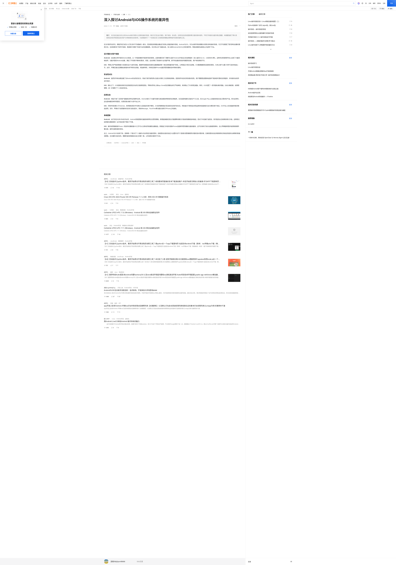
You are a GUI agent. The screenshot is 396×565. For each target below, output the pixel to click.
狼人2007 (107, 319)
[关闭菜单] (3, 3)
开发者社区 (107, 14)
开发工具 (120, 288)
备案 (374, 3)
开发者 (144, 143)
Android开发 (124, 143)
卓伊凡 (106, 179)
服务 (60, 3)
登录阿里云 (31, 33)
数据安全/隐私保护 (127, 225)
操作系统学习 (252, 63)
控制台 (379, 3)
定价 (44, 3)
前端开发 (121, 179)
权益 (39, 3)
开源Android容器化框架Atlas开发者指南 (261, 71)
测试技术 (121, 272)
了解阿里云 (68, 3)
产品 (26, 3)
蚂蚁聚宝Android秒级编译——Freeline (260, 96)
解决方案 (33, 3)
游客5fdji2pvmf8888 (118, 561)
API (120, 303)
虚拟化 (127, 194)
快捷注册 (13, 33)
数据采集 (113, 256)
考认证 (58, 8)
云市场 (50, 3)
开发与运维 (117, 14)
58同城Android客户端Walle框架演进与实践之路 (263, 89)
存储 (111, 303)
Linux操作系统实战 (254, 67)
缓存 (111, 272)
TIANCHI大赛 (65, 8)
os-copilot (251, 124)
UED (132, 143)
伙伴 (55, 3)
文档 (370, 3)
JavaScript (113, 179)
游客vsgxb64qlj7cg (109, 288)
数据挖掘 (123, 210)
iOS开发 (116, 143)
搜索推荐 (121, 241)
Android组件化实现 (254, 93)
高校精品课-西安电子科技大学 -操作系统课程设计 (264, 75)
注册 (384, 3)
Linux (121, 194)
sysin (105, 194)
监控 (115, 303)
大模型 (21, 3)
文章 (124, 14)
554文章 (140, 561)
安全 (138, 143)
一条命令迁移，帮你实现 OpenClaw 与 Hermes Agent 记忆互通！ (269, 138)
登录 (391, 3)
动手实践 (44, 8)
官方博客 (51, 8)
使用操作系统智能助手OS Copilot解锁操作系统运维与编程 (266, 110)
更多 (290, 58)
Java (115, 272)
